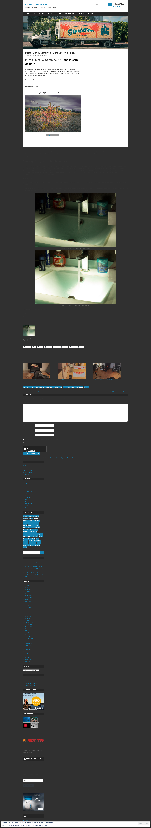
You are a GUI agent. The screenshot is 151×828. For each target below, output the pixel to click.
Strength (30, 545)
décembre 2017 (29, 612)
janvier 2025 (28, 595)
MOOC (26, 501)
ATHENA (31, 518)
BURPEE (36, 518)
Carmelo (25, 468)
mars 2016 (27, 632)
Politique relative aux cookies (42, 825)
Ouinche (39, 55)
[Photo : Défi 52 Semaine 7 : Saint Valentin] (110, 371)
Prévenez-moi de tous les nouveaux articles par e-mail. (39, 443)
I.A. (33, 13)
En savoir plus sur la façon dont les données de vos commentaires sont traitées (71, 458)
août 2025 (27, 593)
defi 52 (33, 387)
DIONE (29, 525)
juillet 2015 (27, 649)
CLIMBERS (31, 523)
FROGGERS (37, 527)
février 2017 (28, 616)
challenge (36, 520)
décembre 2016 (29, 620)
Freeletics (58, 13)
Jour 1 (36, 534)
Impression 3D (68, 13)
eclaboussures (40, 387)
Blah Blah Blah (28, 487)
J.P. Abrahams (26, 474)
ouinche (25, 540)
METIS (36, 536)
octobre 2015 (28, 643)
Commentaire (27, 402)
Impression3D (26, 534)
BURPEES (25, 520)
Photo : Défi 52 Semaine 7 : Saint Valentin (103, 379)
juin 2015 (27, 651)
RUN (30, 543)
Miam (26, 499)
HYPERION (25, 531)
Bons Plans (80, 13)
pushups (25, 543)
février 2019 (28, 608)
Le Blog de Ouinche (36, 4)
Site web (25, 435)
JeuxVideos (28, 497)
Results (27, 507)
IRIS (33, 534)
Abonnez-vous (28, 785)
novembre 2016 (29, 622)
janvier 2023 (28, 601)
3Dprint (25, 516)
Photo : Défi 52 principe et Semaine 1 (67, 379)
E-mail (25, 430)
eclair (47, 387)
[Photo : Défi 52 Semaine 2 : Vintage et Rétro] (40, 371)
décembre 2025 (29, 591)
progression (79, 387)
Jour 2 (41, 534)
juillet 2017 (27, 614)
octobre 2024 (28, 597)
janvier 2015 (28, 661)
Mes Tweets (26, 820)
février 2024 (28, 599)
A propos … (90, 13)
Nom (24, 425)
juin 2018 (27, 610)
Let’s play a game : (37, 566)
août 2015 (27, 647)
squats (25, 545)
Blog (26, 489)
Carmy (26, 572)
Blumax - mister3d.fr (28, 472)
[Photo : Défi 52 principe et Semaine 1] (75, 371)
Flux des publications (30, 681)
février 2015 (28, 659)
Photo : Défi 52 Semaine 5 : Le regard (33, 392)
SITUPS (34, 543)
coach (36, 523)
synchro (86, 387)
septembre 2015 (29, 645)
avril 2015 (27, 655)
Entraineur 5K (28, 491)
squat (38, 543)
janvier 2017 (28, 618)
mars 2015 (27, 657)
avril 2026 (27, 585)
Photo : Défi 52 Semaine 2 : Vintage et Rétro (34, 379)
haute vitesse (58, 387)
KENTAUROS (31, 536)
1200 (24, 387)
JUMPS (24, 536)
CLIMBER (25, 523)
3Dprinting (28, 483)
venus (25, 547)
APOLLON (25, 518)
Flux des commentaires (31, 683)
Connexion (28, 679)
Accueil (26, 13)
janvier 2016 (28, 637)
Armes (26, 485)
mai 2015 (27, 653)
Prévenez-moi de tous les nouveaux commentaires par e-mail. (41, 439)
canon (28, 387)
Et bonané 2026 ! (35, 572)
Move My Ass (28, 503)
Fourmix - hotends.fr (28, 470)
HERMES (36, 529)
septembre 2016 (29, 626)
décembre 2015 (29, 639)
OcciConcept (26, 466)
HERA (31, 529)
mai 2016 (27, 628)
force (24, 527)
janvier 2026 (28, 589)
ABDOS (30, 516)
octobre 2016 (28, 624)
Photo (50, 13)
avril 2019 (27, 603)
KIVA (64, 387)
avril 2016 (27, 630)
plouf (72, 387)
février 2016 (28, 635)
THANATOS (37, 545)
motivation (26, 538)
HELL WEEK (25, 529)
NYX (37, 538)
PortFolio (41, 13)
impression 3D (33, 531)
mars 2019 (27, 606)
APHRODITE (36, 516)
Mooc (40, 536)
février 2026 (28, 587)
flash (51, 387)
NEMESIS (33, 538)
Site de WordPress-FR (30, 685)
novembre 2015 (29, 641)
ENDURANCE (35, 525)
